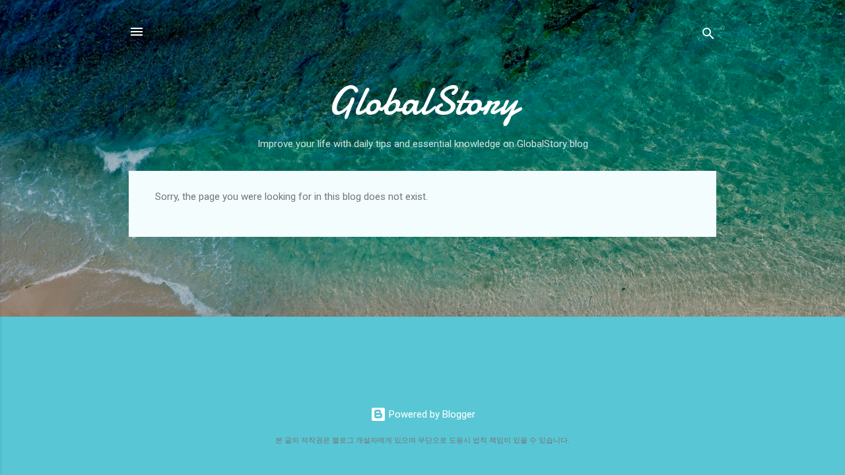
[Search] (708, 36)
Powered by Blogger (430, 414)
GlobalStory (422, 101)
